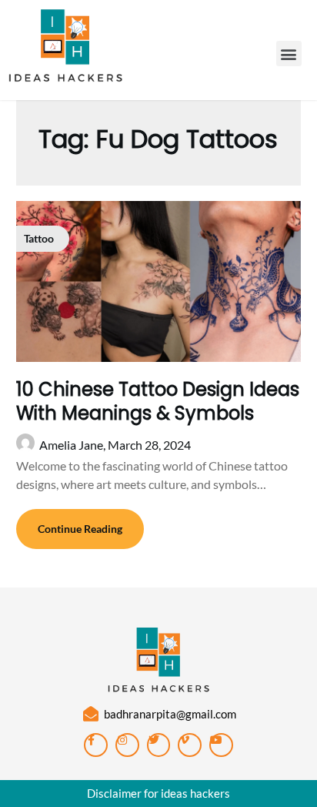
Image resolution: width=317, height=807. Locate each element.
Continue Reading (80, 528)
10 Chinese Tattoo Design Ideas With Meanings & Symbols (157, 401)
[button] (289, 53)
